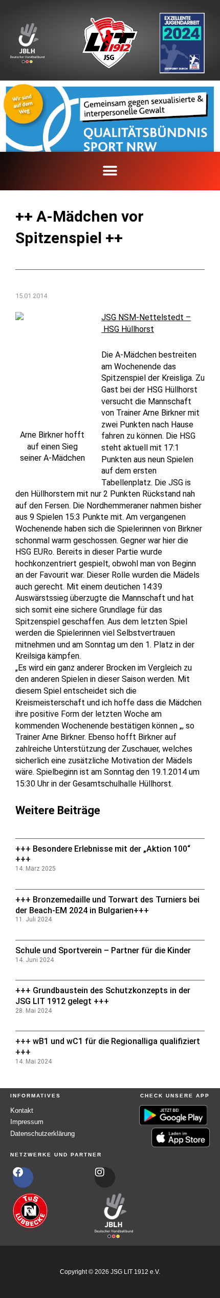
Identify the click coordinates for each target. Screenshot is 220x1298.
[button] (110, 171)
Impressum (26, 1122)
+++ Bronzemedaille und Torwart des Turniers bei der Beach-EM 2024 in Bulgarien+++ (107, 905)
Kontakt (21, 1110)
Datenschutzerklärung (42, 1133)
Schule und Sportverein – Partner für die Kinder (103, 950)
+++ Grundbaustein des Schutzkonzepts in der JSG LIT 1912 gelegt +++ (102, 996)
